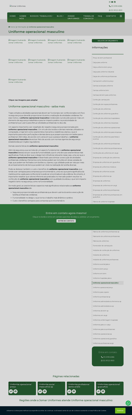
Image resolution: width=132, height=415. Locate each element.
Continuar (120, 410)
